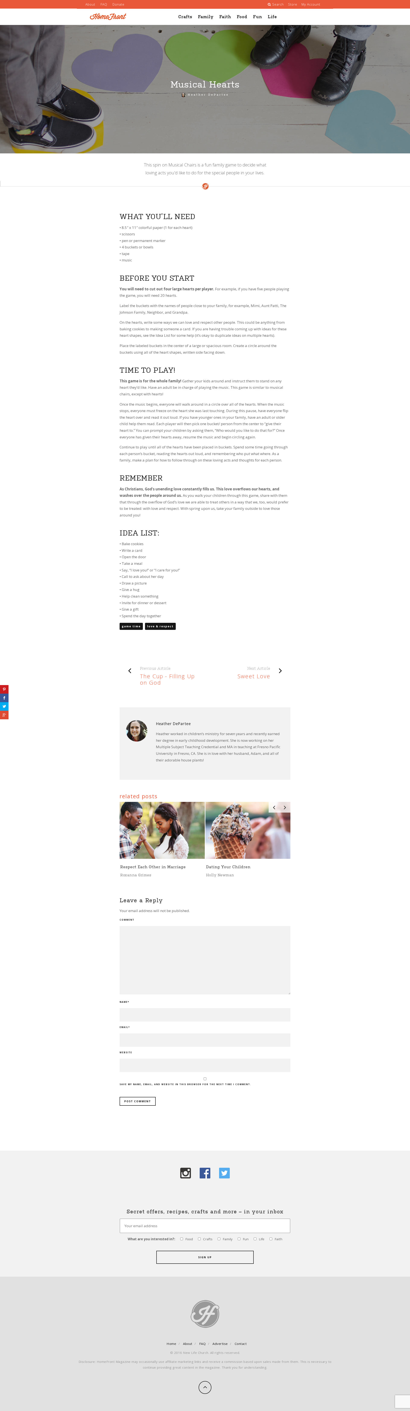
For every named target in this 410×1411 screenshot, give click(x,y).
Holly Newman (220, 875)
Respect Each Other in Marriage (153, 866)
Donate (118, 4)
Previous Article (155, 668)
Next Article (258, 668)
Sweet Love (253, 676)
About (90, 4)
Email (125, 1027)
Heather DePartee (208, 94)
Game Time (131, 626)
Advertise (220, 1343)
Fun (257, 16)
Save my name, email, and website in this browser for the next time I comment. (185, 1084)
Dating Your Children (228, 866)
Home (171, 1343)
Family (206, 16)
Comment (127, 919)
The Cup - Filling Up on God (167, 679)
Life (272, 16)
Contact (241, 1343)
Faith (225, 16)
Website (126, 1052)
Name (124, 1001)
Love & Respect (160, 626)
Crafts (185, 16)
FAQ (104, 4)
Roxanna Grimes (135, 875)
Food (242, 16)
